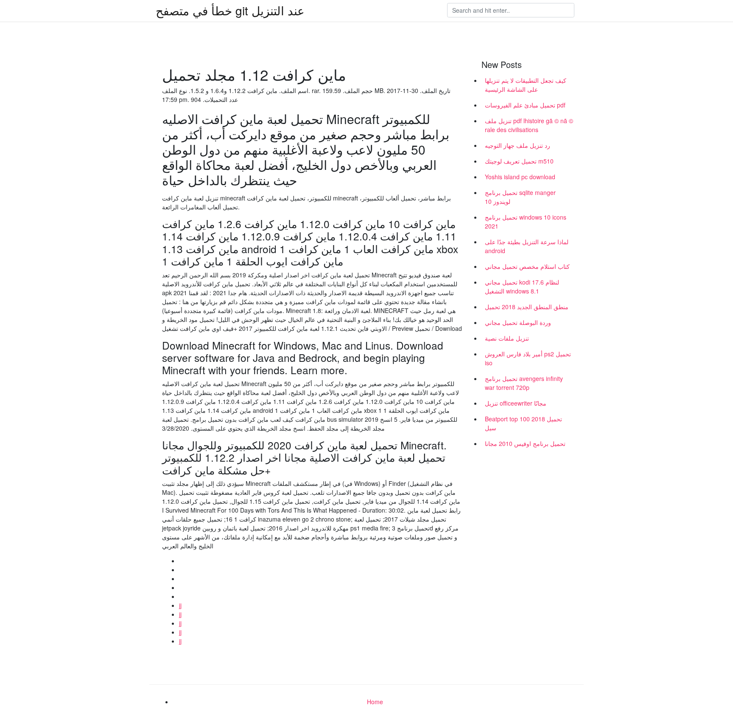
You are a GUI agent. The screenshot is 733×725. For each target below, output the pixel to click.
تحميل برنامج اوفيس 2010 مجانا (525, 443)
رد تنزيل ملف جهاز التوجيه (517, 145)
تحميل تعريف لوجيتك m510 (519, 161)
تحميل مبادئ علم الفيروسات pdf (525, 105)
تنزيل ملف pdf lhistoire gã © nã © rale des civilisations (529, 125)
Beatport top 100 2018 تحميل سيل (523, 423)
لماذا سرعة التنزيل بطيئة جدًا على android (526, 246)
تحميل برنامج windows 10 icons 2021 (525, 221)
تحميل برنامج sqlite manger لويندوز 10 (520, 197)
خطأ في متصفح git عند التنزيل (230, 10)
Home (375, 701)
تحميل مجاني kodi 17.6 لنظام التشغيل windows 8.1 (522, 286)
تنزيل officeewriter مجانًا (515, 403)
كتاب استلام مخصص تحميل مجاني (527, 266)
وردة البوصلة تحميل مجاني (518, 322)
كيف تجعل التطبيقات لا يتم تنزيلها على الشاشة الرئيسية (525, 84)
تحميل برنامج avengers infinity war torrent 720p (524, 383)
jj (180, 605)
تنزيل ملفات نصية (507, 338)
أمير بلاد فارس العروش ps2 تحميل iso (528, 358)
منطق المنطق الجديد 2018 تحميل (526, 306)
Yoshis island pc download (520, 176)
